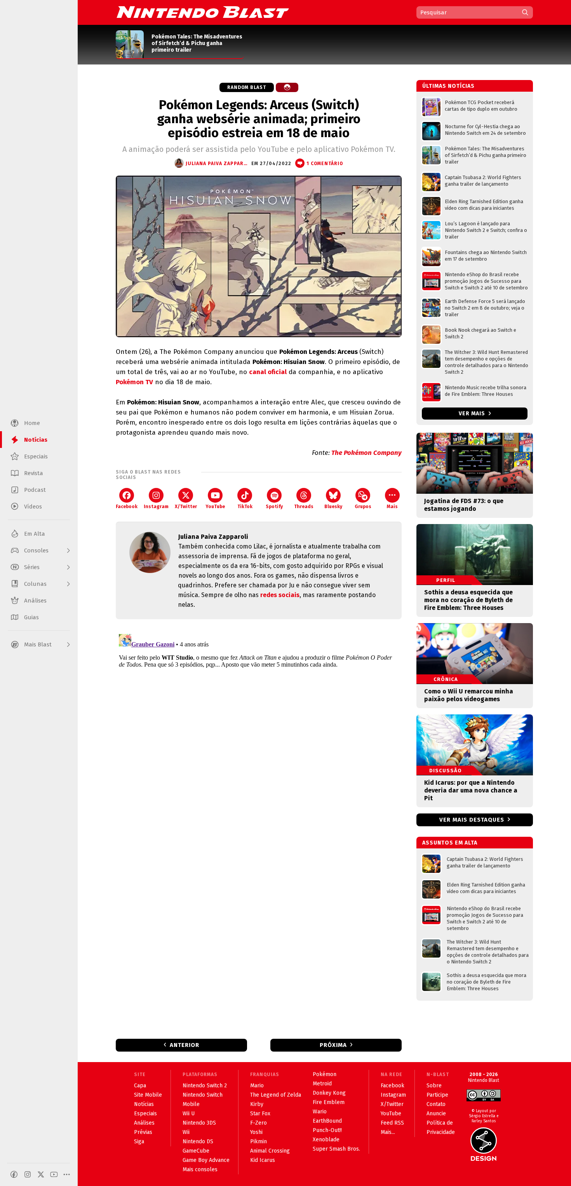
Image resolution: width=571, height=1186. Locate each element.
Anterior (184, 1044)
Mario (257, 1085)
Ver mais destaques (471, 819)
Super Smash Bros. (336, 1149)
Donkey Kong (329, 1093)
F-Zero (258, 1123)
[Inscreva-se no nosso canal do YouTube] (54, 1174)
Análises (144, 1123)
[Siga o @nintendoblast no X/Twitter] (40, 1174)
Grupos (363, 506)
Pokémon (324, 1074)
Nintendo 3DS (199, 1123)
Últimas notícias (448, 86)
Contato (436, 1104)
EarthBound (327, 1121)
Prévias (143, 1132)
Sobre (434, 1085)
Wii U (189, 1113)
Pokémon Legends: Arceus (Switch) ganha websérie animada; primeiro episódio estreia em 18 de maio (258, 119)
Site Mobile (148, 1095)
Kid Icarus (262, 1160)
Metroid (322, 1083)
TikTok (244, 506)
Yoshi (256, 1132)
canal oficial (268, 372)
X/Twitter (186, 506)
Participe (437, 1095)
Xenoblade (326, 1139)
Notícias (144, 1104)
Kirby (256, 1104)
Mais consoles (200, 1169)
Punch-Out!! (327, 1130)
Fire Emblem (329, 1102)
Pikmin (258, 1141)
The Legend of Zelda (275, 1095)
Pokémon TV (134, 382)
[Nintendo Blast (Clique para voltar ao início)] (203, 12)
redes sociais (279, 595)
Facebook (127, 506)
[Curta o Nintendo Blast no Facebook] (14, 1174)
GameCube (196, 1151)
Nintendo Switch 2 (205, 1085)
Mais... (388, 1132)
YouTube (215, 506)
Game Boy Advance (206, 1160)
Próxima (333, 1044)
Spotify (274, 506)
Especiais (145, 1113)
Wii (186, 1132)
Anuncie (436, 1113)
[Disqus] (259, 728)
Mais (392, 506)
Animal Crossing (270, 1151)
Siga (139, 1141)
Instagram (156, 506)
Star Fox (260, 1113)
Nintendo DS (198, 1141)
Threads (303, 506)
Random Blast (246, 87)
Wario (320, 1111)
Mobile (191, 1104)
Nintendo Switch (203, 1095)
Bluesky (333, 506)
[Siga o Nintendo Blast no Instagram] (27, 1174)
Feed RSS (392, 1123)
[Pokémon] (287, 87)
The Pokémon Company (366, 453)
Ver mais (473, 413)
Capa (140, 1085)
